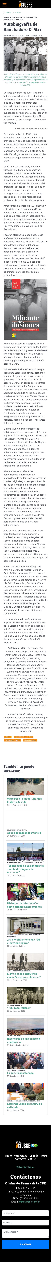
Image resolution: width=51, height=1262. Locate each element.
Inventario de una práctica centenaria (23, 1040)
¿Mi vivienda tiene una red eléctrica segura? (23, 941)
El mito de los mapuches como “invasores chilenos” (24, 975)
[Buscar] (35, 1159)
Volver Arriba (24, 1167)
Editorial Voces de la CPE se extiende (24, 1105)
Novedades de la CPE (23, 737)
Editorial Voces (30, 740)
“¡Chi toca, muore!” (19, 1008)
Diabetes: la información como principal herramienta (24, 905)
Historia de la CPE (13, 740)
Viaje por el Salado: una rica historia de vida (24, 800)
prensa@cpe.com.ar (29, 1201)
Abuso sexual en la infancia (24, 833)
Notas (8, 737)
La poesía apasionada (20, 1073)
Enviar (25, 1244)
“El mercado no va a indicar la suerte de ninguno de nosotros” (25, 869)
